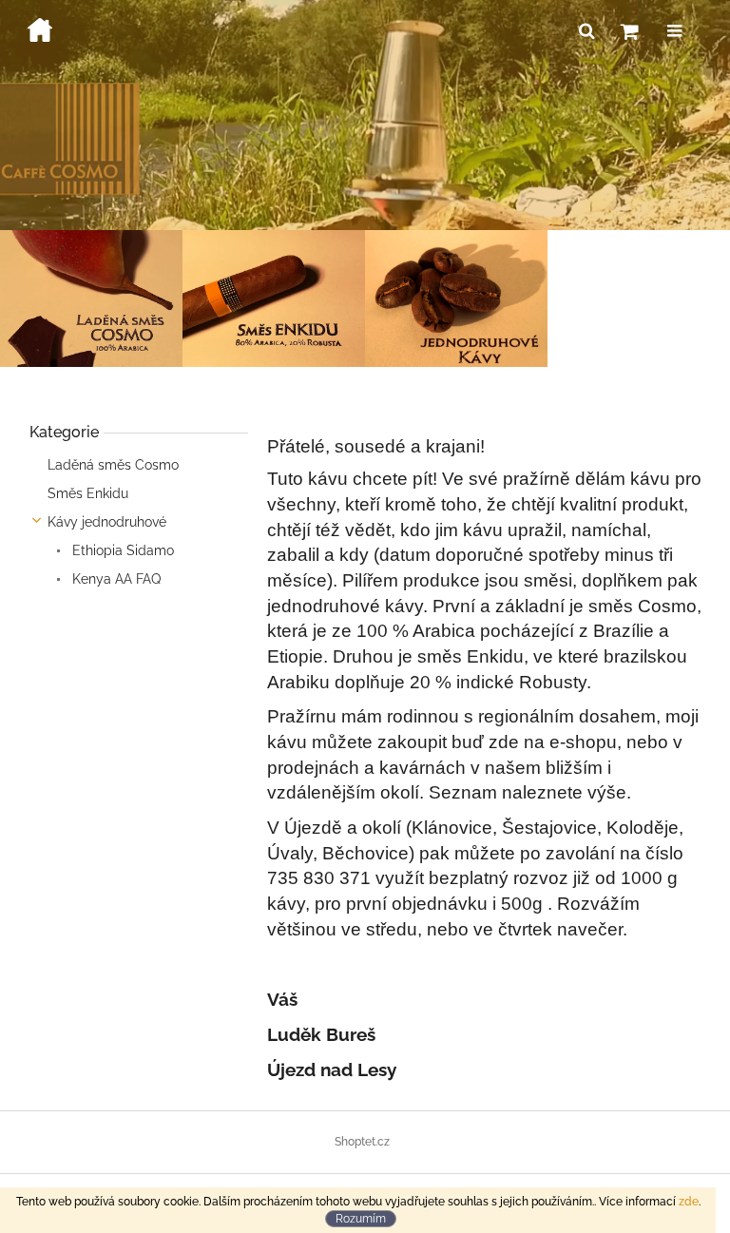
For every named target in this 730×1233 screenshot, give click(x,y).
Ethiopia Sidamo (121, 550)
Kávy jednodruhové (107, 522)
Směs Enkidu (88, 493)
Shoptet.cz (362, 1141)
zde (689, 1201)
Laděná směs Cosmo (113, 464)
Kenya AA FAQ (114, 579)
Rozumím (361, 1218)
